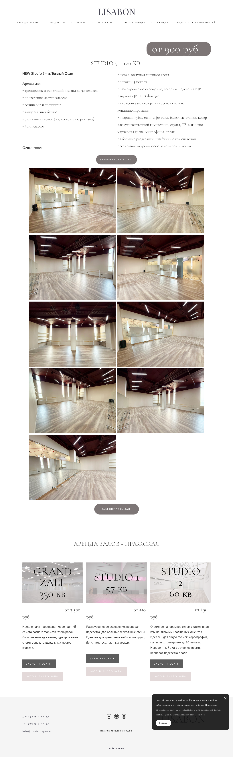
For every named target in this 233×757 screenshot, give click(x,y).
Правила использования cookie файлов (184, 714)
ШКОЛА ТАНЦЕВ (135, 22)
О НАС (82, 22)
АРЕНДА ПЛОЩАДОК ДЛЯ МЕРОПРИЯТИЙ (186, 22)
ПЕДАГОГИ (58, 22)
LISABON (116, 11)
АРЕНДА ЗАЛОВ (28, 22)
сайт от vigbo (116, 748)
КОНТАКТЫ (105, 22)
